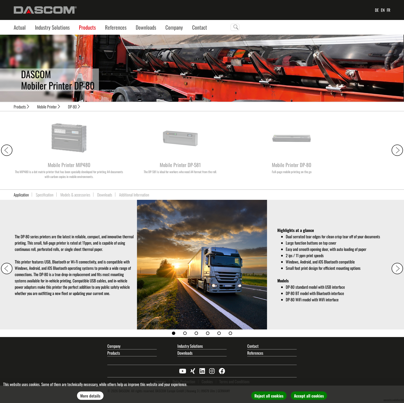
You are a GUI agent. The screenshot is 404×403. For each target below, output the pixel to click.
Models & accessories (75, 194)
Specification (44, 194)
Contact (253, 346)
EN (383, 10)
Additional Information (134, 194)
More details (90, 396)
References (115, 27)
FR (388, 10)
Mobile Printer (47, 106)
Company (174, 27)
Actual (20, 27)
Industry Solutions (52, 27)
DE (377, 10)
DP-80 (72, 106)
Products (87, 27)
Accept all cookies (309, 396)
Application (21, 194)
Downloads (146, 27)
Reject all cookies (268, 396)
